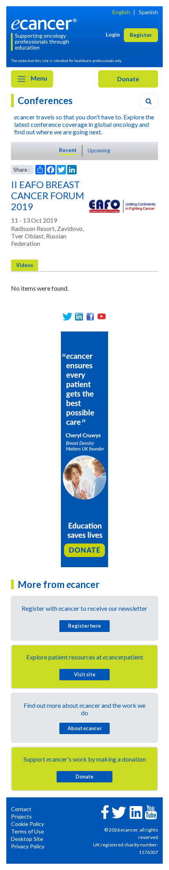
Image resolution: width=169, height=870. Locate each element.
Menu (38, 78)
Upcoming (99, 150)
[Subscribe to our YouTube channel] (102, 316)
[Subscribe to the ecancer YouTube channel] (151, 811)
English (121, 12)
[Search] (148, 101)
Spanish (148, 12)
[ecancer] (45, 23)
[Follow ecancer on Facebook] (105, 811)
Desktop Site (27, 838)
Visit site (85, 674)
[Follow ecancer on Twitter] (119, 811)
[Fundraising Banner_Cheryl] (84, 448)
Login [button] (113, 34)
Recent (68, 150)
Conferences (45, 100)
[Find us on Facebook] (90, 316)
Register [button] (141, 34)
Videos (24, 265)
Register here (84, 626)
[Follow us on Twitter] (67, 316)
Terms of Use (27, 831)
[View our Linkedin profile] (79, 316)
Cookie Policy (27, 824)
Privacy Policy (27, 846)
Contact (21, 809)
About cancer (85, 728)
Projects (21, 816)
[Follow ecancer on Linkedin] (136, 811)
